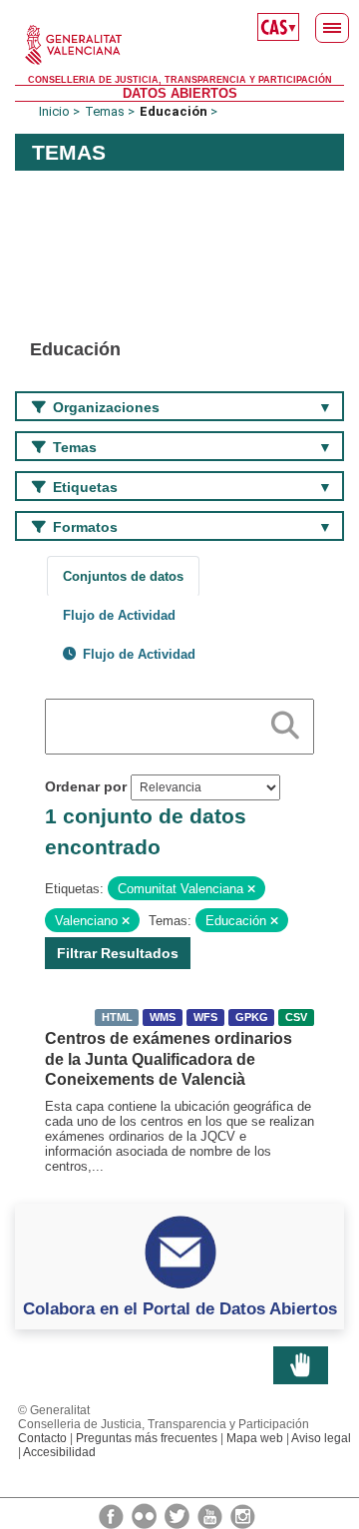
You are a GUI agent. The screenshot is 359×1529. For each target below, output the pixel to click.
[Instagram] (242, 1515)
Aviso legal (321, 1438)
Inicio (54, 111)
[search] (285, 722)
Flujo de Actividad (119, 615)
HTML (117, 1017)
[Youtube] (211, 1515)
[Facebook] (113, 1515)
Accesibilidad (59, 1452)
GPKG (251, 1017)
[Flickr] (146, 1515)
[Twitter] (178, 1515)
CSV (296, 1017)
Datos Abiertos (180, 93)
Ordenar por (86, 786)
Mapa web (254, 1438)
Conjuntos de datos (123, 576)
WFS (205, 1017)
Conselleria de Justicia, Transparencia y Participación (180, 80)
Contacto (42, 1438)
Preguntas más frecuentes (146, 1438)
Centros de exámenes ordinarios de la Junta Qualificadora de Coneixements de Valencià (168, 1059)
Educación (173, 111)
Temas (105, 111)
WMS (163, 1017)
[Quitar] (251, 889)
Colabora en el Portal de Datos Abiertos (180, 1308)
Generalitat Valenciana (179, 45)
